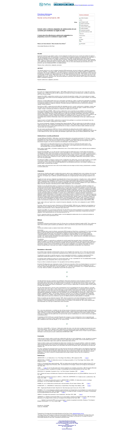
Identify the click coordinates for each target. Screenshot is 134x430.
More (82, 39)
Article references (84, 25)
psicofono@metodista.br (67, 428)
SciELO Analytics (84, 18)
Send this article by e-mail (86, 31)
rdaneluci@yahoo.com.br (78, 413)
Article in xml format (85, 23)
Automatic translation (85, 30)
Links (87, 357)
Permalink (83, 43)
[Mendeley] (80, 39)
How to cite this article (85, 26)
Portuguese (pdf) (84, 22)
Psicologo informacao (45, 14)
